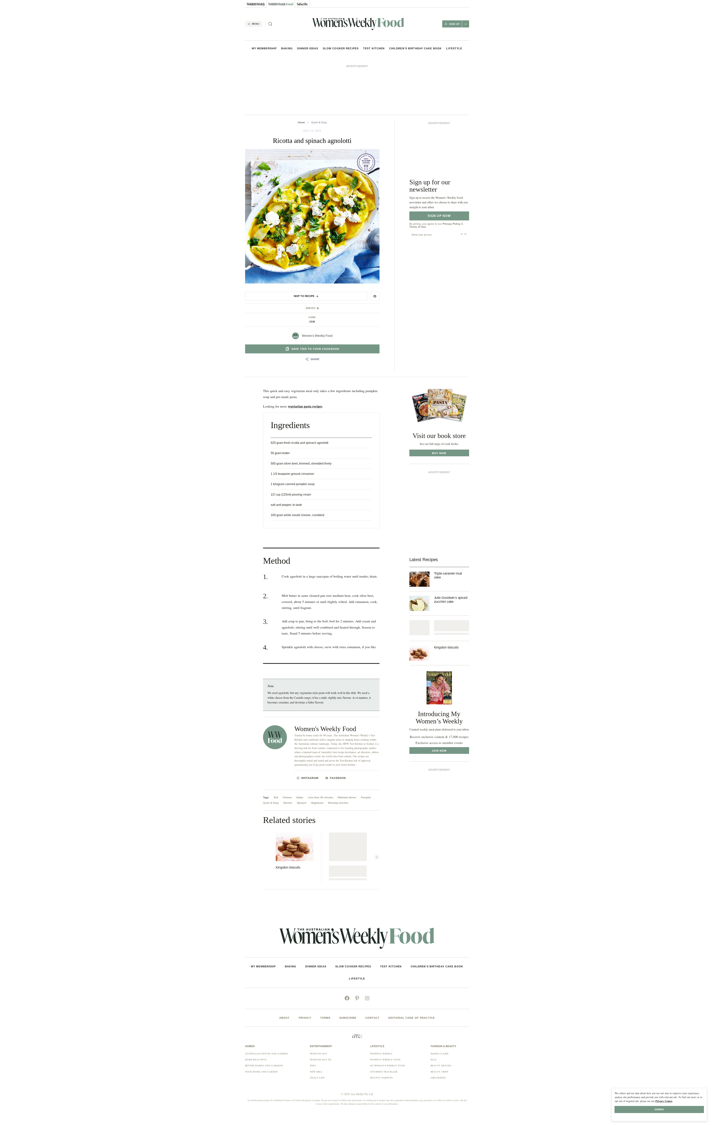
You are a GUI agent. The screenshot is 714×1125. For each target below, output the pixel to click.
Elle (434, 1008)
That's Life (317, 1026)
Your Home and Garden (261, 1020)
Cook (312, 266)
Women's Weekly (381, 1002)
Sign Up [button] (454, 24)
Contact (372, 966)
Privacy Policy (452, 116)
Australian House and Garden (266, 1002)
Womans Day (318, 1002)
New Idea (316, 1020)
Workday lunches (338, 751)
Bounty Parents (381, 1026)
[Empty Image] (419, 576)
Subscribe (347, 966)
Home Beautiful (256, 1008)
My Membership (264, 48)
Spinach (301, 751)
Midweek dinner (347, 746)
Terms (325, 966)
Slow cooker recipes (341, 48)
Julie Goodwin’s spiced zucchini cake (450, 549)
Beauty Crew (440, 1020)
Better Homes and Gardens (264, 1014)
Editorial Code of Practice (411, 966)
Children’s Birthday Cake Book (415, 48)
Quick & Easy (319, 71)
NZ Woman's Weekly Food (387, 1014)
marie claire (440, 1002)
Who (313, 1014)
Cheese (287, 746)
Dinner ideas (307, 48)
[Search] (270, 24)
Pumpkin (366, 746)
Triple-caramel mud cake (448, 524)
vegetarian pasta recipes (305, 355)
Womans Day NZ (320, 1008)
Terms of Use (417, 119)
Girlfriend (438, 1026)
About (284, 966)
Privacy (305, 966)
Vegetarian (317, 751)
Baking (287, 48)
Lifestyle (454, 48)
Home (301, 71)
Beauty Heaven (441, 1014)
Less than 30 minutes (320, 746)
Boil (276, 746)
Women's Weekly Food (317, 284)
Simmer (287, 751)
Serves (311, 257)
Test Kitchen (374, 48)
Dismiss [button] (659, 1109)
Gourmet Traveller (383, 1020)
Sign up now (439, 108)
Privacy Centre (663, 1101)
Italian (299, 746)
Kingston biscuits (288, 816)
